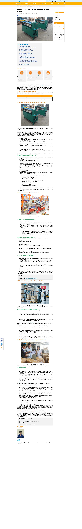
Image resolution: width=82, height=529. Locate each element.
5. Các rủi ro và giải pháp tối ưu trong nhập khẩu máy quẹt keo (28, 61)
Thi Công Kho (30, 13)
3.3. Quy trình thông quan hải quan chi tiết (25, 56)
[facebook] (17, 15)
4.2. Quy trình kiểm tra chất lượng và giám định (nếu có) (27, 60)
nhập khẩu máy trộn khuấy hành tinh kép (31, 278)
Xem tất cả (57, 12)
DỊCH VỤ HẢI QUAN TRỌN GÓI (39, 3)
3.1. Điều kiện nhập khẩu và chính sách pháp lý (26, 53)
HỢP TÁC (46, 3)
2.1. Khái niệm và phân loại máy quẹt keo (25, 49)
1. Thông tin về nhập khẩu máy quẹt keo (24, 46)
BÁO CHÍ (58, 3)
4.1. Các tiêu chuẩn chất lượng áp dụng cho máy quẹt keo (27, 58)
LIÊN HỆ (65, 3)
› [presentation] (52, 76)
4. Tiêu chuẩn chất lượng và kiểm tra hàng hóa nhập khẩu (27, 57)
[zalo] (19, 15)
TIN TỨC (52, 3)
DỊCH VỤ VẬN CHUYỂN (18, 3)
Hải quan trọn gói (25, 13)
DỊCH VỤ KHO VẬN (32, 3)
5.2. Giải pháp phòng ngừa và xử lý (24, 64)
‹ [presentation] (17, 76)
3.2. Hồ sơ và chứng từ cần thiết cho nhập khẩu (26, 54)
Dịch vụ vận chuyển (19, 13)
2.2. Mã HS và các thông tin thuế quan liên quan (26, 50)
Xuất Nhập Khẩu (34, 13)
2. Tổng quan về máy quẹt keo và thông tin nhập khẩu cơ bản (28, 47)
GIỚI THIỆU (26, 3)
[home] (19, 1)
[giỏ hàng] (49, 1)
